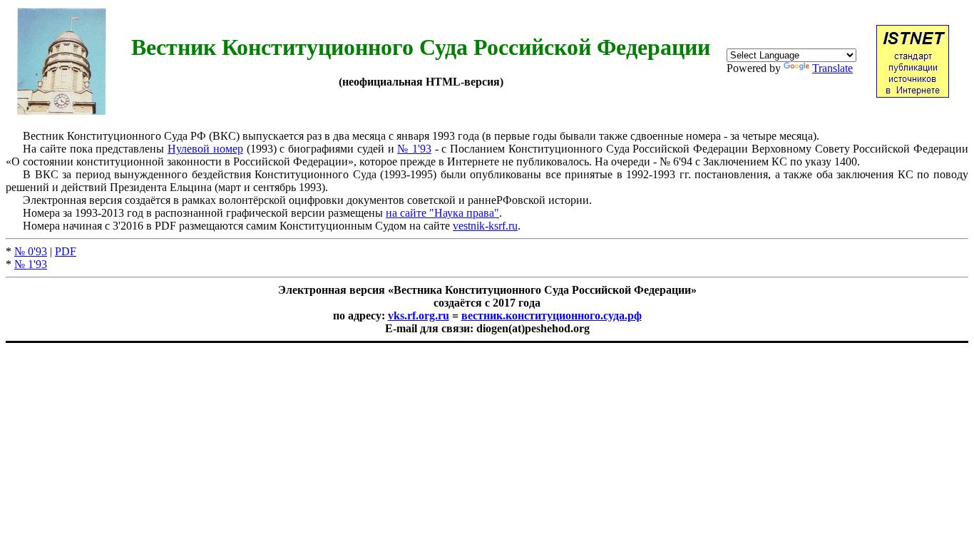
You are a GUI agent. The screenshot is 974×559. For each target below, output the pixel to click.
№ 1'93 (414, 149)
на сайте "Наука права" (442, 213)
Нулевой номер (205, 149)
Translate (832, 68)
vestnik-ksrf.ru (485, 226)
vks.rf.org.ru (418, 315)
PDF (65, 251)
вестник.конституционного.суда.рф (551, 315)
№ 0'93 (30, 251)
